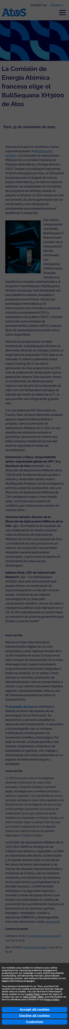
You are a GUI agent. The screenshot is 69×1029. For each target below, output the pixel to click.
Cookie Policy (32, 994)
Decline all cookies (34, 1016)
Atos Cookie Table (33, 996)
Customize (34, 1022)
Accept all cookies (34, 1009)
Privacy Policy (51, 999)
